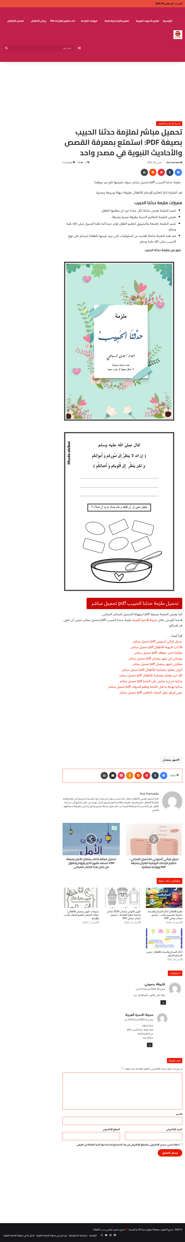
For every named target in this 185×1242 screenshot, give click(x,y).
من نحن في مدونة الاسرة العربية (51, 1235)
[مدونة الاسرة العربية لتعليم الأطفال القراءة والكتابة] (177, 34)
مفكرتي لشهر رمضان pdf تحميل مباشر (157, 664)
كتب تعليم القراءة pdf (62, 21)
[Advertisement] (92, 90)
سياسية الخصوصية (78, 1235)
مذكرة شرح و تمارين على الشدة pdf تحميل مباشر (151, 681)
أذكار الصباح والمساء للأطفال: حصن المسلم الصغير (164, 953)
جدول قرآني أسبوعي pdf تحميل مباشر (157, 641)
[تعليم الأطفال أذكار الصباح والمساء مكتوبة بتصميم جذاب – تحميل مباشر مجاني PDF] (164, 898)
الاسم (179, 1114)
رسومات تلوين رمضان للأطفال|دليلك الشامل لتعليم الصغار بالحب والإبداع (81, 915)
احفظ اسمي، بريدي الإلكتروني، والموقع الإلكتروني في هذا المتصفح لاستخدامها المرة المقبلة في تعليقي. (127, 1144)
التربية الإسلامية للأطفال (169, 123)
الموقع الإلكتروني (111, 1129)
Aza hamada (173, 162)
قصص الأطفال (15, 21)
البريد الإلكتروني (174, 1129)
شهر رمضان (170, 760)
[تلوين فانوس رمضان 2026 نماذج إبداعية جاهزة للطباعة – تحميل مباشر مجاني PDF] (122, 898)
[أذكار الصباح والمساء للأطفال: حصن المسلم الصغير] (164, 938)
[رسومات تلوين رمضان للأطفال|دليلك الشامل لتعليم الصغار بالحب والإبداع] (81, 898)
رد (163, 1002)
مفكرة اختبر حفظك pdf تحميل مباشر (158, 652)
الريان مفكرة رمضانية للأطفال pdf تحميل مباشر (152, 669)
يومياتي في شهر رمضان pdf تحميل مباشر (155, 658)
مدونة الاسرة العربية (144, 620)
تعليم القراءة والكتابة (117, 21)
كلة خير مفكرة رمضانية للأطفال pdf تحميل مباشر (150, 675)
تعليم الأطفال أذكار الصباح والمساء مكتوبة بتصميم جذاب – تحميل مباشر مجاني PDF (165, 915)
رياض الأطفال (38, 21)
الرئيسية (167, 21)
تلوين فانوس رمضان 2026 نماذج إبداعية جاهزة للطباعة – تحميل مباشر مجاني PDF (124, 915)
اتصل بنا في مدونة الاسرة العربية (19, 1235)
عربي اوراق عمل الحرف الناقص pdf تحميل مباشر (150, 692)
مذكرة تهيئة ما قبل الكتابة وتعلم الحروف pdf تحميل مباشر (145, 686)
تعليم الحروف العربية (147, 21)
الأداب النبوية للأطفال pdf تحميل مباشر (156, 647)
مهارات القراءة (89, 21)
